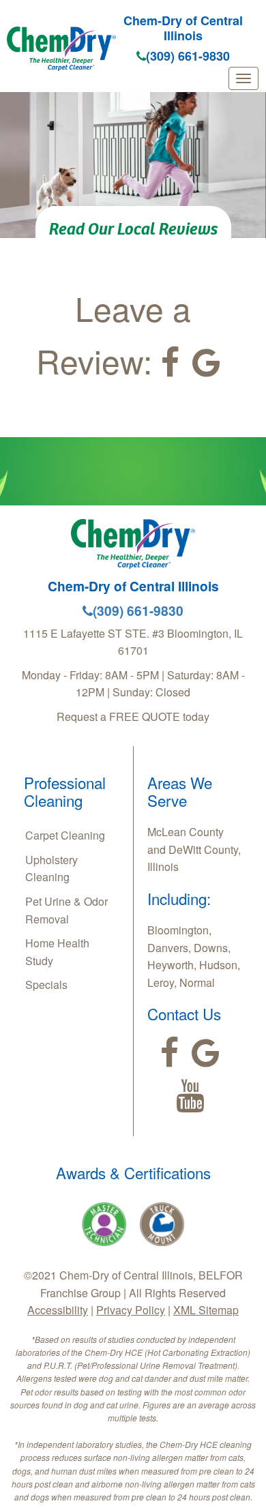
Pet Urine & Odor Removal (66, 910)
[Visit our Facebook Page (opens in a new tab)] (170, 362)
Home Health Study (57, 951)
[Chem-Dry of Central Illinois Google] (206, 1053)
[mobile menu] (243, 78)
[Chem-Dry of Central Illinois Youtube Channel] (190, 1096)
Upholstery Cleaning (51, 868)
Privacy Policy (130, 1310)
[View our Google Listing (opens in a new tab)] (206, 362)
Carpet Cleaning (65, 835)
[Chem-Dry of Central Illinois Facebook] (169, 1053)
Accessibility (57, 1310)
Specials (46, 984)
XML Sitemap (206, 1310)
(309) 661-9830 (188, 56)
